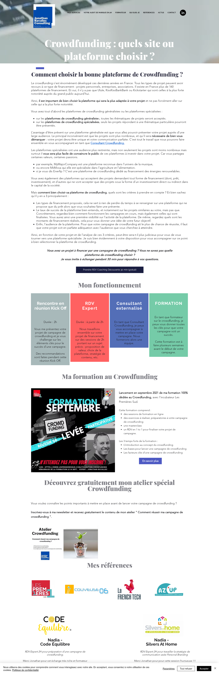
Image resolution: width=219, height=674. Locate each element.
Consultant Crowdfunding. (108, 143)
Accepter (204, 668)
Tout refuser (186, 668)
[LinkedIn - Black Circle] (183, 13)
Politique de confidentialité (25, 670)
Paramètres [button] (169, 668)
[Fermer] (215, 668)
